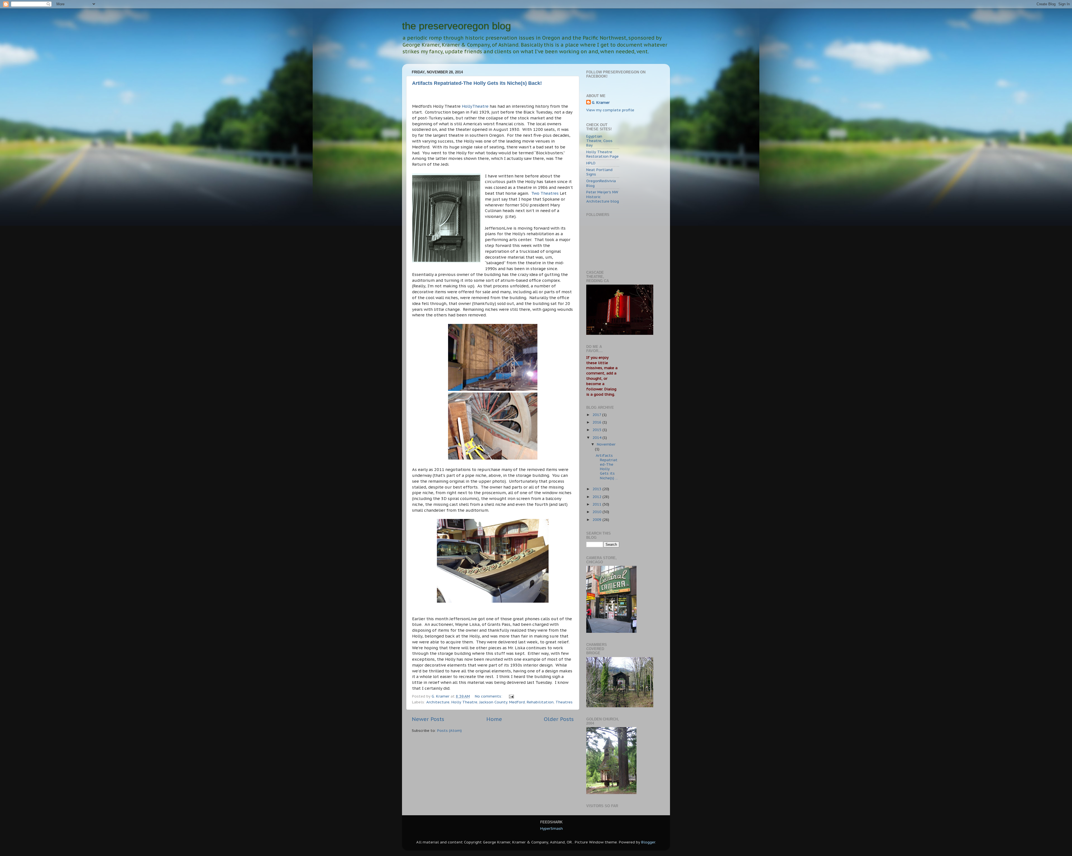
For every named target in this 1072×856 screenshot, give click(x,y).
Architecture (437, 701)
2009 (597, 519)
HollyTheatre (475, 106)
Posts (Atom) (449, 730)
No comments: (489, 696)
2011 (597, 504)
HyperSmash (551, 828)
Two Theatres (545, 193)
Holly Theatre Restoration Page (602, 154)
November (606, 444)
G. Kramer (601, 102)
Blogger (648, 842)
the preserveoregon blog (456, 26)
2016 (597, 422)
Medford (517, 701)
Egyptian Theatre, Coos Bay (599, 141)
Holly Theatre (464, 701)
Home (494, 719)
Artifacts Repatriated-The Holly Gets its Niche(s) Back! (477, 83)
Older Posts (559, 719)
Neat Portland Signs (599, 172)
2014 (597, 437)
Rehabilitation (540, 701)
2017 (597, 414)
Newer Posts (428, 719)
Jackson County (493, 701)
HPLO (590, 162)
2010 (597, 511)
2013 (597, 488)
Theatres (564, 701)
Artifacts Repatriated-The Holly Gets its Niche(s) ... (607, 466)
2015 (597, 429)
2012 (597, 496)
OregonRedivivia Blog (601, 183)
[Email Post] (511, 696)
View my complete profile (610, 109)
